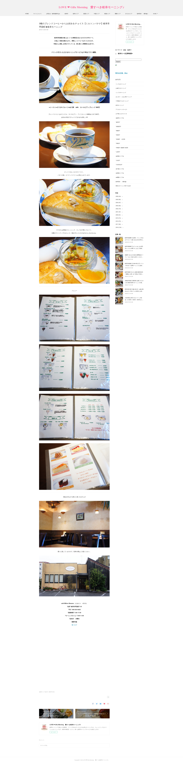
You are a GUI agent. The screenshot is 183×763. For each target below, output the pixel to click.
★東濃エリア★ (120, 173)
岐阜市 (66, 13)
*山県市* (118, 152)
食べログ (74, 625)
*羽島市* (118, 143)
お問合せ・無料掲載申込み (53, 13)
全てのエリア (128, 13)
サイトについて (37, 13)
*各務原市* (118, 126)
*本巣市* (118, 135)
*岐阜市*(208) (52, 692)
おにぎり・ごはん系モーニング (124, 96)
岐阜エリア (76, 13)
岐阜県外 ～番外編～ (142, 13)
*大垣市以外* (119, 164)
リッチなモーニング (121, 84)
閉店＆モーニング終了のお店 (123, 186)
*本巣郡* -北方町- (120, 139)
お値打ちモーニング (121, 88)
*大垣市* (118, 160)
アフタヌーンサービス (121, 109)
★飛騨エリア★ (120, 177)
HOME (27, 13)
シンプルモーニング (121, 92)
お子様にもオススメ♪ (121, 113)
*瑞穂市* (118, 130)
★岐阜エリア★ (120, 118)
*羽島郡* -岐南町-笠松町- (122, 147)
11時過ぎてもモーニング (122, 101)
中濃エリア (97, 13)
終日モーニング (120, 105)
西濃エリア (86, 13)
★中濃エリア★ (120, 169)
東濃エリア (107, 13)
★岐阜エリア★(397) (43, 692)
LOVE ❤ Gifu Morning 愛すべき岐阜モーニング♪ (91, 7)
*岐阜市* (118, 122)
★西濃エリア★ (120, 156)
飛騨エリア (118, 13)
